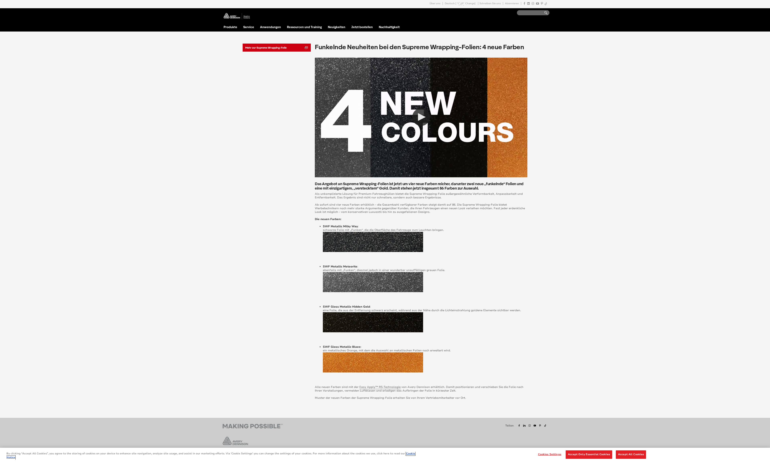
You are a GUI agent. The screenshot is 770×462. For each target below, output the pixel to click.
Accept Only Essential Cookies (589, 454)
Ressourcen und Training (304, 27)
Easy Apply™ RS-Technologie (380, 387)
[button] (421, 117)
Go (544, 13)
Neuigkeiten (336, 27)
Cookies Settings (549, 454)
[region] (385, 455)
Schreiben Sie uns (490, 3)
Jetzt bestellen (362, 27)
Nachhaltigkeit (389, 27)
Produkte (230, 27)
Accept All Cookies (631, 454)
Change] (470, 3)
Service (248, 27)
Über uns (435, 3)
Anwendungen (270, 27)
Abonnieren (512, 3)
